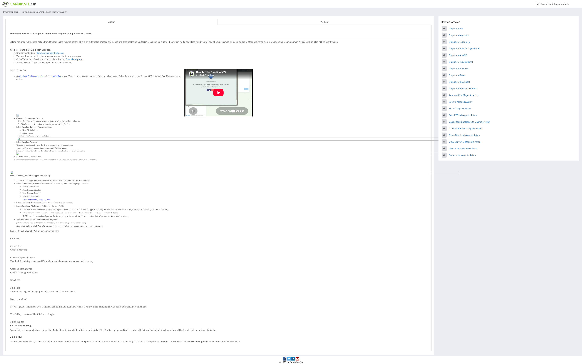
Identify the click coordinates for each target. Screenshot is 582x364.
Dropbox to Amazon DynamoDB (464, 48)
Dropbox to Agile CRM (459, 41)
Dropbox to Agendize (459, 35)
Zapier (111, 21)
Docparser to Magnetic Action (463, 148)
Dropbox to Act (456, 28)
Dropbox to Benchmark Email (463, 88)
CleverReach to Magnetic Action (464, 135)
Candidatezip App (75, 59)
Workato (324, 21)
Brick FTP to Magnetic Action (463, 115)
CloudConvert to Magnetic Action (464, 141)
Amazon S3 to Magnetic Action (463, 95)
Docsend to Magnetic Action (462, 155)
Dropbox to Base (457, 75)
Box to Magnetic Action (460, 108)
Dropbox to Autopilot (458, 68)
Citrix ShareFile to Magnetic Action (465, 128)
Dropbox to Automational (461, 61)
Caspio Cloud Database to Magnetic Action (469, 121)
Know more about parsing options (36, 199)
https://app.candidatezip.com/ (50, 52)
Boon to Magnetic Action (460, 101)
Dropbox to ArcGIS (458, 55)
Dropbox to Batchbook (459, 81)
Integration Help (10, 11)
